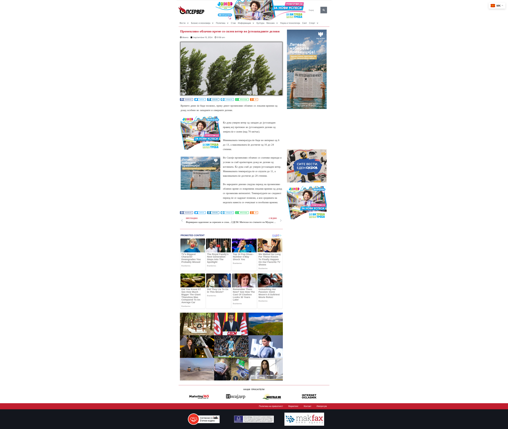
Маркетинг (293, 406)
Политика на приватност (271, 406)
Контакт (307, 406)
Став (233, 23)
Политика (220, 23)
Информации (244, 23)
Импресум (322, 406)
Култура (260, 23)
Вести (182, 23)
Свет (304, 23)
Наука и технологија (290, 23)
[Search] (323, 10)
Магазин (270, 23)
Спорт (312, 23)
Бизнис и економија (200, 23)
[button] (186, 99)
